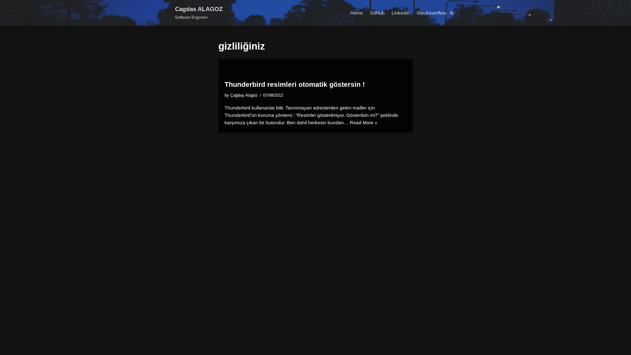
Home (356, 13)
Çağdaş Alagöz (244, 95)
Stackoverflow (431, 13)
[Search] (452, 13)
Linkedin (401, 13)
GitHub (377, 13)
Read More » (363, 122)
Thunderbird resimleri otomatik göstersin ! (295, 84)
